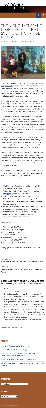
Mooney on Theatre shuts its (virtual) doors (15, 346)
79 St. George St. (30, 188)
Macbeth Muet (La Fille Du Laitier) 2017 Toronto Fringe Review (22, 260)
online (24, 196)
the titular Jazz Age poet (18, 88)
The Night (33, 152)
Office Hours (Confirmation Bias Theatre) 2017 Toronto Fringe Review (21, 269)
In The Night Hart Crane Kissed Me (14, 83)
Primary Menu (43, 15)
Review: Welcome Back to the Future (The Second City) (19, 359)
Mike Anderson (18, 41)
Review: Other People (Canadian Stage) (14, 350)
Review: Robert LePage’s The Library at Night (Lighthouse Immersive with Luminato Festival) (20, 355)
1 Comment (31, 41)
